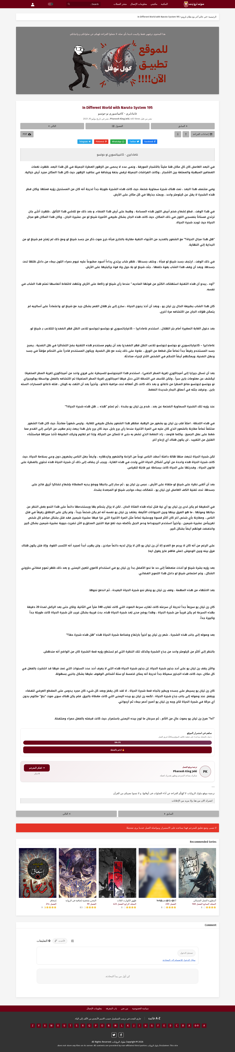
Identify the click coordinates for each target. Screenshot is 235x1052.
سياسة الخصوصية (140, 1008)
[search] (69, 4)
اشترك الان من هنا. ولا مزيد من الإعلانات (192, 800)
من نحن (124, 1008)
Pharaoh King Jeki (185, 771)
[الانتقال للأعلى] (186, 134)
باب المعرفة (111, 1008)
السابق (181, 126)
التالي (53, 126)
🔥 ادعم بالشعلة (117, 750)
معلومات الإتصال (94, 1008)
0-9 (197, 1025)
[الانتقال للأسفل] (177, 134)
